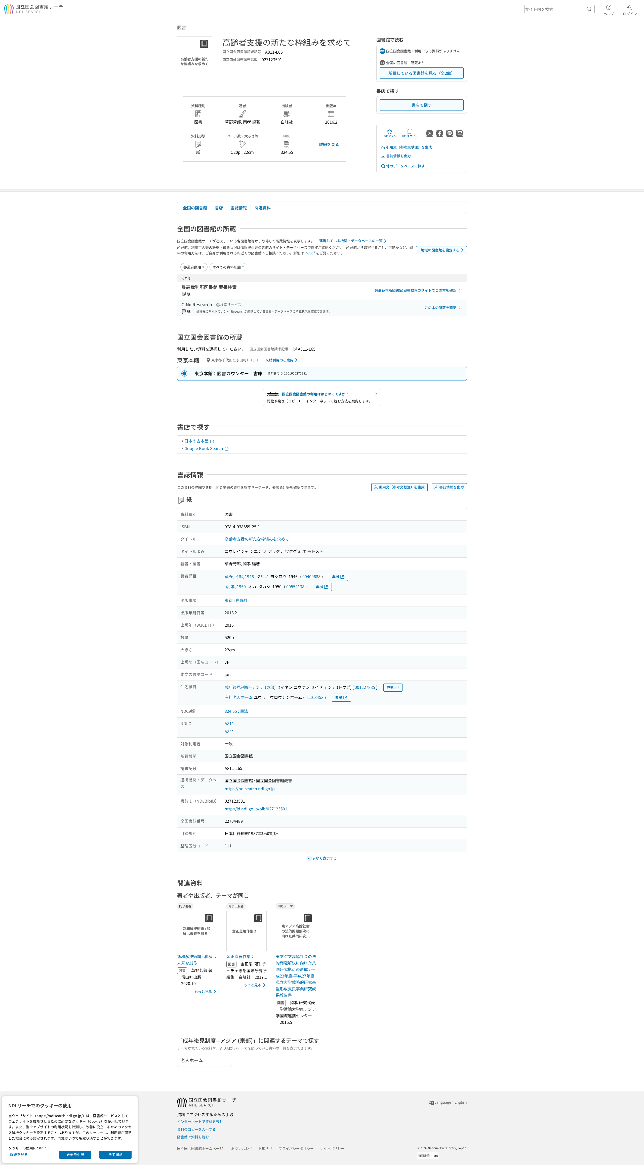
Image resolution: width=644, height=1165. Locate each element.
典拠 (335, 576)
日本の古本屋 (197, 441)
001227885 (365, 687)
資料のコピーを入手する (196, 1129)
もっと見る (203, 991)
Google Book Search (204, 448)
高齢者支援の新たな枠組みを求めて (257, 539)
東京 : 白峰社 (236, 600)
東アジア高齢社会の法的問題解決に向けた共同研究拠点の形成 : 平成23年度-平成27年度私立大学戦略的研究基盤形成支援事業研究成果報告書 (296, 975)
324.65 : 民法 (236, 711)
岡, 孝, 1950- (236, 586)
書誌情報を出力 (398, 155)
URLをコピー (409, 136)
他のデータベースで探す (405, 165)
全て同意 (115, 1154)
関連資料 (263, 208)
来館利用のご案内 (279, 359)
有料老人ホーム (239, 697)
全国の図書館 (195, 208)
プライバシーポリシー (296, 1148)
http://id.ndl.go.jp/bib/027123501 (256, 809)
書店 (219, 208)
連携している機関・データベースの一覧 (351, 240)
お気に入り (389, 136)
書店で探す (422, 105)
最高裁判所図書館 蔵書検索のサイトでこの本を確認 (415, 290)
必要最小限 (75, 1154)
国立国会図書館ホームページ (200, 1148)
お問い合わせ (241, 1148)
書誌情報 (239, 208)
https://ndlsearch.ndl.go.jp (250, 788)
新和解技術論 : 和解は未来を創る (196, 959)
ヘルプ (608, 13)
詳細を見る (329, 144)
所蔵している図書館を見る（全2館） (421, 73)
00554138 (295, 586)
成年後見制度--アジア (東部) (250, 687)
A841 (229, 731)
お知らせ (265, 1148)
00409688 (311, 576)
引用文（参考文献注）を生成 (409, 146)
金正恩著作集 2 (240, 956)
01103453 (314, 697)
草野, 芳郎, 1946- (240, 576)
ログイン (630, 13)
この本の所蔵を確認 (440, 307)
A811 (229, 723)
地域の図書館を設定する (440, 249)
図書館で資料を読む (193, 1136)
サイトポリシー (332, 1148)
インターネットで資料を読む (200, 1121)
